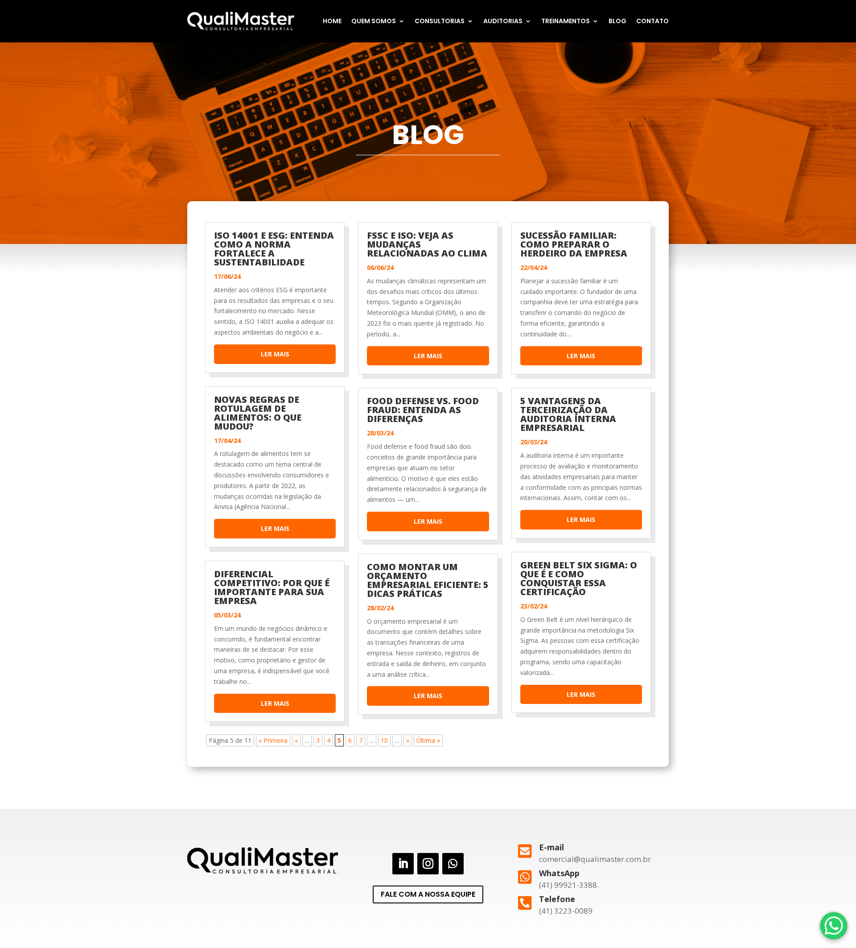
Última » (428, 740)
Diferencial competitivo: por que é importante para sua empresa (271, 587)
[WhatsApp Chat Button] (833, 925)
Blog (617, 21)
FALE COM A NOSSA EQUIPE (428, 894)
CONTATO (652, 21)
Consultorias (440, 21)
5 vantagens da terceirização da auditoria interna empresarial (568, 414)
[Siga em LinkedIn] (403, 863)
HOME (332, 21)
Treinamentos (565, 21)
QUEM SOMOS (373, 21)
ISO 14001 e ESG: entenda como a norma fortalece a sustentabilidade (274, 248)
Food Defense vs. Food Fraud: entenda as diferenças (423, 410)
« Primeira (273, 740)
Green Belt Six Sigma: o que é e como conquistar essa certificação (578, 578)
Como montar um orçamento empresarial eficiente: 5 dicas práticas (428, 580)
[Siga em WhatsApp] (453, 863)
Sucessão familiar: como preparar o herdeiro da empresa (573, 244)
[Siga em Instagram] (428, 863)
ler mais (275, 354)
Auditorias (503, 21)
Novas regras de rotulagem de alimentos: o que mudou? (257, 412)
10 (384, 740)
